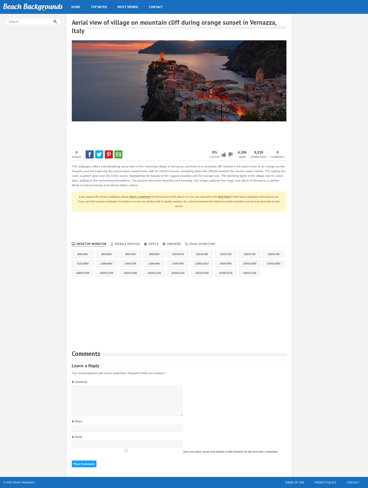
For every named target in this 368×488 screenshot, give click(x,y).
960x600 (154, 254)
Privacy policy (325, 482)
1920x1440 (202, 273)
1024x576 (178, 254)
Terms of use (294, 482)
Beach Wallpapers (33, 7)
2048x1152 (178, 273)
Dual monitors (202, 243)
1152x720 (226, 254)
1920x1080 (130, 273)
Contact (156, 7)
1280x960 (154, 263)
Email (77, 437)
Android (174, 243)
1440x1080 (273, 263)
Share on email (118, 154)
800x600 (106, 254)
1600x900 (226, 263)
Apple (153, 243)
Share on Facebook (90, 154)
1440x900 (178, 263)
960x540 (130, 254)
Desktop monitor (91, 243)
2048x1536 (226, 273)
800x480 (83, 254)
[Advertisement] (179, 135)
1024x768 (202, 254)
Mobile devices (127, 243)
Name (77, 422)
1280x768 (273, 254)
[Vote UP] (223, 154)
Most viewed (128, 7)
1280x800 (106, 263)
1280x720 (250, 254)
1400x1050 (249, 263)
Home (75, 7)
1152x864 (83, 263)
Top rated (99, 7)
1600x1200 (106, 273)
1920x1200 (154, 273)
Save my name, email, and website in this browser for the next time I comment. (230, 451)
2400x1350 (249, 273)
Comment (79, 382)
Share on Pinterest (109, 154)
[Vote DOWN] (230, 154)
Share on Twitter (99, 154)
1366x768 (130, 263)
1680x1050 (82, 273)
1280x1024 (202, 263)
